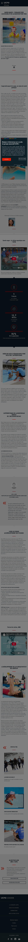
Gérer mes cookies (22, 158)
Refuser (18, 165)
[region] (14, 152)
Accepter (6, 159)
